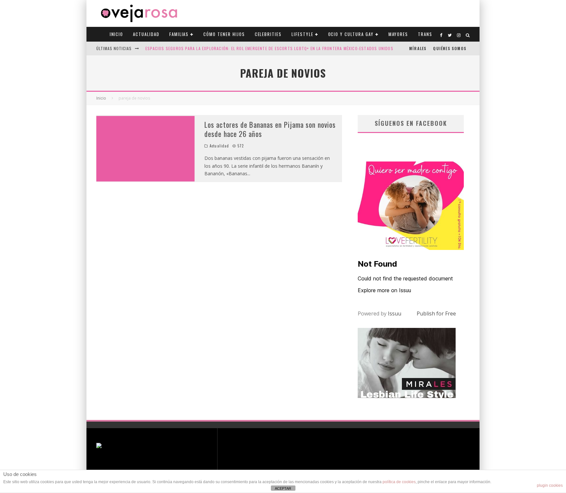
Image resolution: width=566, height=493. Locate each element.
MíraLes (417, 48)
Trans (425, 34)
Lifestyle (302, 34)
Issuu (394, 313)
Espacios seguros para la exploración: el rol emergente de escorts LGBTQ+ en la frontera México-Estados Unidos (269, 48)
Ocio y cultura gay (351, 34)
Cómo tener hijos (224, 34)
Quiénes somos (449, 48)
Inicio (116, 34)
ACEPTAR (283, 488)
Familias (179, 34)
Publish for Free (436, 313)
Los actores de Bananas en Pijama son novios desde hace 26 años (270, 129)
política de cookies (399, 482)
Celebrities (268, 34)
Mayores (398, 34)
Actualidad (146, 34)
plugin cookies (550, 485)
